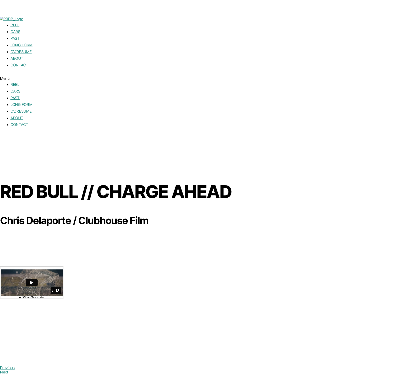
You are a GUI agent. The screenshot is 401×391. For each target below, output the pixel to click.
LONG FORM (21, 45)
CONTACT (19, 65)
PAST (15, 38)
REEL (14, 25)
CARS (15, 31)
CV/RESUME (21, 52)
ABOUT (16, 58)
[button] (200, 78)
